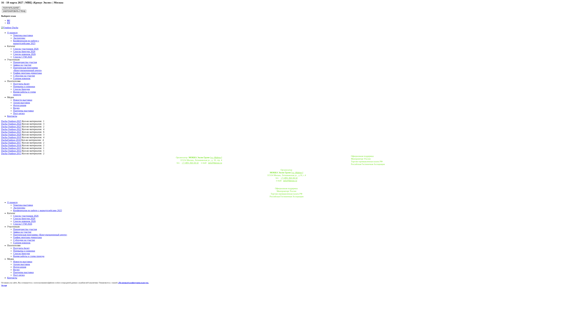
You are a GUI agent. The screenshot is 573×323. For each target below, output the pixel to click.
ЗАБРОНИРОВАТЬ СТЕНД (14, 11)
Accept (4, 285)
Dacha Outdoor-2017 (11, 142)
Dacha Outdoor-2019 (11, 137)
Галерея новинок (21, 78)
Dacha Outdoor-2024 (11, 124)
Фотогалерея (19, 105)
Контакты (12, 116)
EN (8, 23)
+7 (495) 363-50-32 (190, 163)
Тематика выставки (23, 35)
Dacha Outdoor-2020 (11, 134)
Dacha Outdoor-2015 (11, 148)
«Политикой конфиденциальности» (133, 283)
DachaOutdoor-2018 (11, 140)
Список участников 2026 (25, 49)
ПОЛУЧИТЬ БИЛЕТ (11, 8)
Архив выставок (21, 102)
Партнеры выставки (23, 110)
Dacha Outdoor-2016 (11, 145)
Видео (16, 108)
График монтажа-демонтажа (27, 73)
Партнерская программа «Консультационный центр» (27, 69)
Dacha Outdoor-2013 (11, 153)
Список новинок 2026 (24, 54)
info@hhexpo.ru (215, 163)
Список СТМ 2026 (22, 57)
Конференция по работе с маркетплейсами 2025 (26, 42)
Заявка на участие (22, 65)
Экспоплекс (19, 38)
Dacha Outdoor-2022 (11, 129)
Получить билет (21, 84)
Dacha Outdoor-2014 (11, 151)
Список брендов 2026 (24, 51)
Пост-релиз (19, 113)
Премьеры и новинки (24, 86)
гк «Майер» (216, 157)
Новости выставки (22, 100)
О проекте (12, 32)
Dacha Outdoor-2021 (11, 132)
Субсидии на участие (24, 75)
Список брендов (21, 89)
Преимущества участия (25, 62)
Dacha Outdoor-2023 (11, 126)
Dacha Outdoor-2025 (11, 121)
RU (8, 20)
